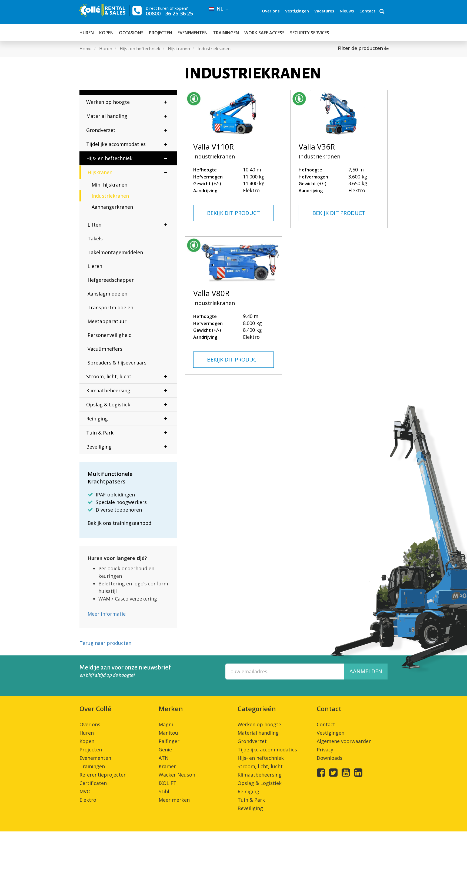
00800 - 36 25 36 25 (169, 13)
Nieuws (347, 11)
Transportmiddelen (110, 307)
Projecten (160, 33)
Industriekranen (110, 196)
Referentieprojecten (102, 774)
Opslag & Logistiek (108, 404)
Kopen (106, 33)
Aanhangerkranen (112, 207)
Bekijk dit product (233, 213)
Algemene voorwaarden (344, 741)
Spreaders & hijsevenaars (117, 362)
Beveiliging (99, 446)
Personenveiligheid (110, 335)
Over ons (271, 11)
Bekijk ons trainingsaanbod (119, 523)
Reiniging (97, 418)
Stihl (164, 791)
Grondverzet (100, 130)
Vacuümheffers (105, 349)
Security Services (309, 33)
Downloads (329, 758)
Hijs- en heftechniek (109, 158)
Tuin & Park (100, 432)
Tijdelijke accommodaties (116, 144)
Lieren (95, 266)
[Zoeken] (382, 12)
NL (219, 8)
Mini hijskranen (109, 184)
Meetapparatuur (107, 321)
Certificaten (93, 783)
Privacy (325, 749)
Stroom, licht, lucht (108, 376)
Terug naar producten (105, 643)
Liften (94, 224)
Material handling (106, 116)
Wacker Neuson (177, 774)
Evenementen (193, 33)
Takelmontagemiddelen (115, 252)
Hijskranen (100, 172)
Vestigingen (297, 11)
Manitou (168, 733)
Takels (95, 238)
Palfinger (169, 741)
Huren (86, 33)
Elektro (87, 800)
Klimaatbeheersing (108, 390)
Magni (166, 724)
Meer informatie (107, 614)
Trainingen (226, 33)
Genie (165, 749)
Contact (367, 11)
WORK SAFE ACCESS (264, 33)
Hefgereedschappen (111, 280)
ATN (164, 758)
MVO (85, 791)
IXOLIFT (167, 783)
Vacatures (324, 11)
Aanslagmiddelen (107, 293)
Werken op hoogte (108, 102)
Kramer (167, 766)
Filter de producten (361, 48)
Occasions (131, 33)
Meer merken (174, 800)
